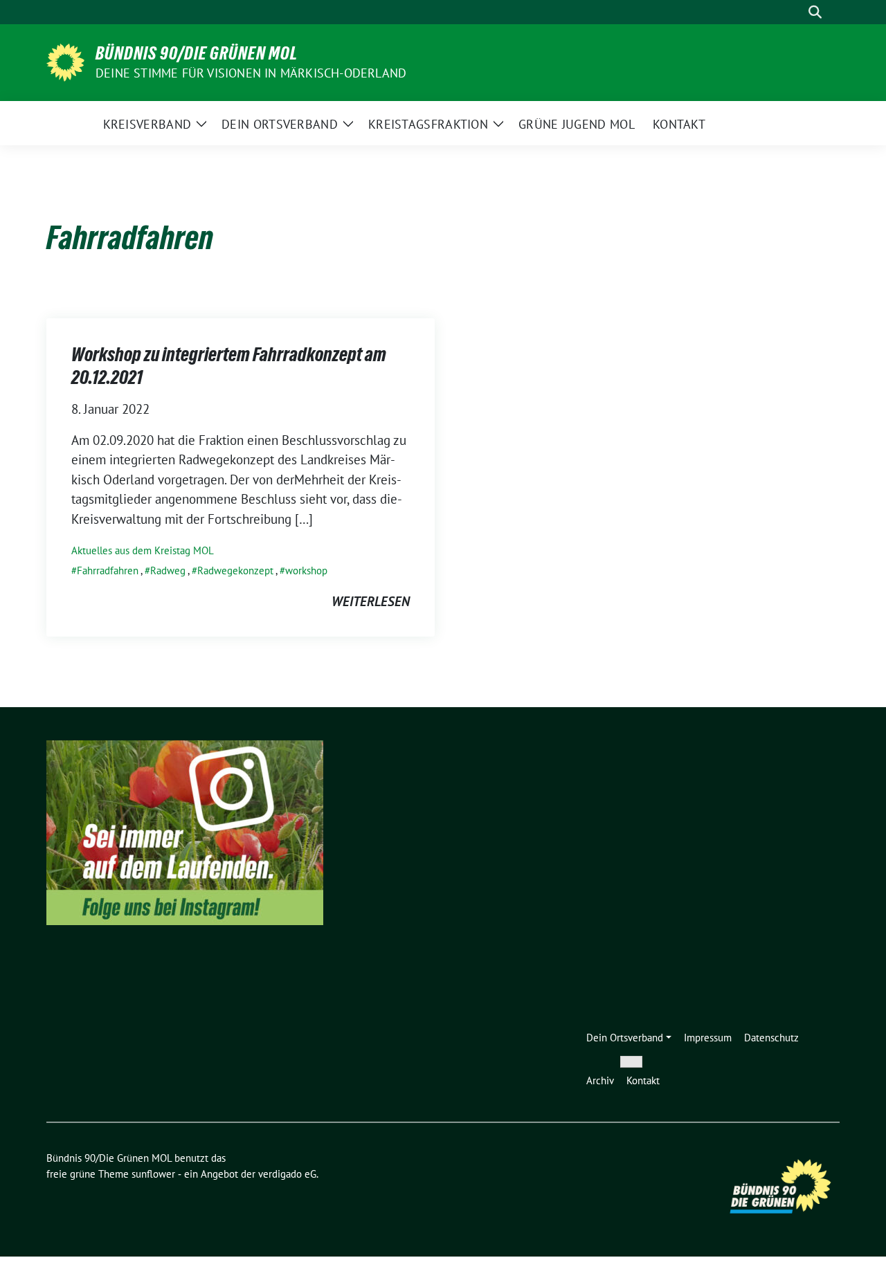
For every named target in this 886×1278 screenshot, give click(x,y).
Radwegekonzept (235, 570)
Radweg (168, 570)
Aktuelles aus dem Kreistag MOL (142, 550)
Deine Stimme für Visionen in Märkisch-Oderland (251, 73)
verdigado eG (287, 1173)
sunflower (153, 1173)
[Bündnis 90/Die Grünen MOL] (65, 61)
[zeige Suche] (815, 12)
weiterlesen (371, 601)
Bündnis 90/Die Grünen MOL (197, 53)
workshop (306, 570)
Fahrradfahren (107, 570)
